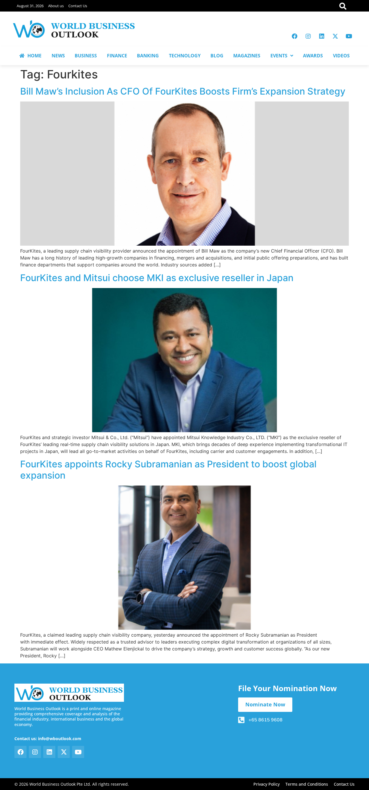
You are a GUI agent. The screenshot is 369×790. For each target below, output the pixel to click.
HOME (34, 55)
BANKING (148, 55)
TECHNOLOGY (185, 55)
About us (56, 5)
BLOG (216, 55)
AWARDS (313, 55)
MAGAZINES (246, 55)
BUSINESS (86, 55)
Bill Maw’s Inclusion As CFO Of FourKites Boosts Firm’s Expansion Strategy (182, 91)
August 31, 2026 (30, 5)
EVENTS (278, 55)
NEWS (58, 55)
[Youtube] (349, 36)
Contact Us (77, 5)
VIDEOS (341, 55)
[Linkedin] (321, 36)
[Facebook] (294, 36)
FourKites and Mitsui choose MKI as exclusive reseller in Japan (156, 277)
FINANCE (117, 55)
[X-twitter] (335, 36)
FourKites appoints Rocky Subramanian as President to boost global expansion (168, 469)
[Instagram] (308, 36)
